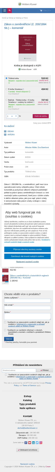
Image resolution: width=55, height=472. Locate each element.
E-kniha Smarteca (28, 89)
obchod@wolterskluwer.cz (27, 428)
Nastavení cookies (27, 464)
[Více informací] (23, 89)
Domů (4, 18)
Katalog (18, 18)
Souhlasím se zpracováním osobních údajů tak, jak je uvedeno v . (28, 324)
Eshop (11, 18)
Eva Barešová (43, 147)
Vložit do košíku (40, 116)
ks (20, 116)
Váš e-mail (9, 305)
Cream (48, 467)
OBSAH (10, 131)
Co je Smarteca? (13, 94)
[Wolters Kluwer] (27, 4)
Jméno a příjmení (11, 298)
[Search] (9, 10)
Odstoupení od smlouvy (28, 450)
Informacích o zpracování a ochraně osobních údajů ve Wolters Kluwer (26, 325)
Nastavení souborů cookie (27, 262)
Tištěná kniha (28, 78)
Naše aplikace (28, 408)
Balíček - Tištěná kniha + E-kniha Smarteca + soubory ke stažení (28, 101)
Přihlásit (45, 370)
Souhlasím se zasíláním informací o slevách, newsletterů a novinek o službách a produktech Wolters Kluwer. (29, 332)
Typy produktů (27, 404)
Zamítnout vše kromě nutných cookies (27, 256)
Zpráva (7, 312)
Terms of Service (29, 385)
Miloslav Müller (31, 147)
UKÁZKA (11, 135)
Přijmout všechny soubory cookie (27, 249)
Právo (25, 18)
